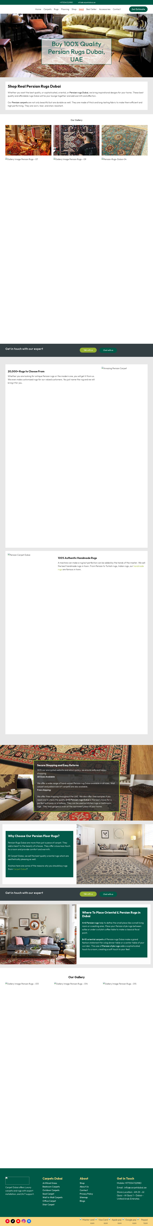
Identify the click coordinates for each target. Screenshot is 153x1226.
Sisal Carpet (48, 1193)
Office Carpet (49, 1201)
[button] (53, 9)
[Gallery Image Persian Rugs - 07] (28, 247)
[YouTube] (18, 1221)
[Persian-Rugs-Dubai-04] (125, 247)
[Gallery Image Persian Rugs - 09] (77, 247)
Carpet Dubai (19, 869)
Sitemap (84, 1197)
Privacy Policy (86, 1193)
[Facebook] (29, 1221)
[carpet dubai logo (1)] (16, 9)
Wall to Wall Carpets (53, 1197)
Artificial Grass (50, 1183)
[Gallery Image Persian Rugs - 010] (28, 140)
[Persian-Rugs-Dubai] (77, 140)
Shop (82, 1183)
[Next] (146, 1071)
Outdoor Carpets (51, 1190)
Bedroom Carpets (51, 1186)
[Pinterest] (7, 1221)
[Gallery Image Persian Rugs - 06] (125, 140)
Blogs (82, 1201)
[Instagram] (24, 1221)
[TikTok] (13, 1221)
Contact (84, 1190)
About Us (84, 1186)
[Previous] (7, 1071)
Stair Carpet (48, 1204)
